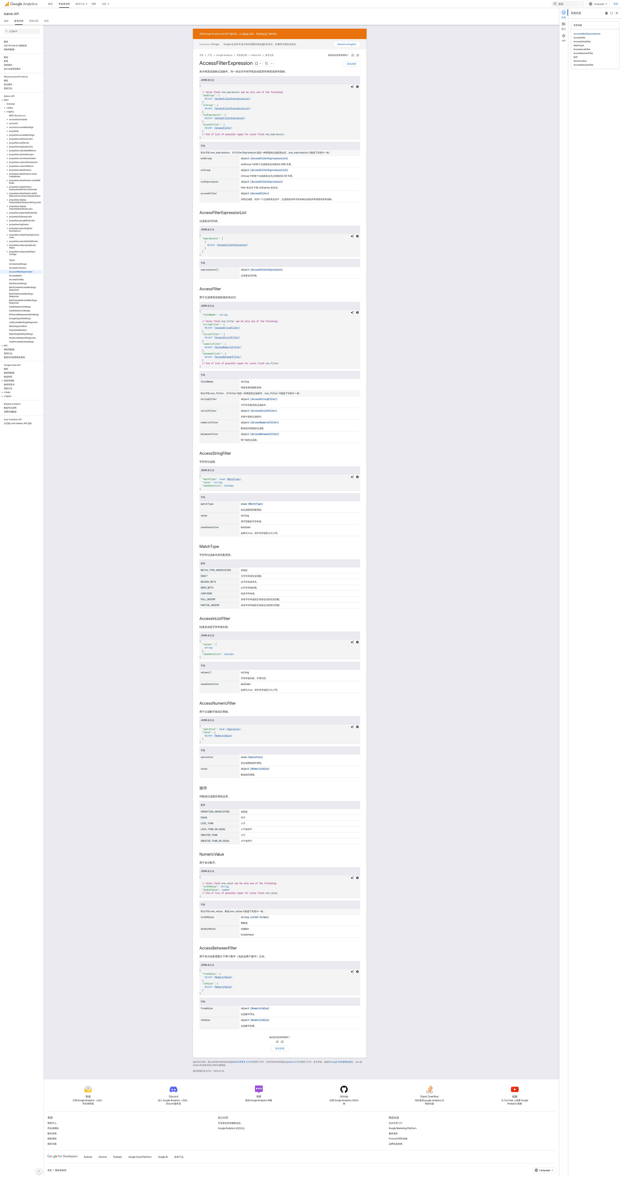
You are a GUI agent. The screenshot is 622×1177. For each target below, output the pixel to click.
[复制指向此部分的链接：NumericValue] (227, 855)
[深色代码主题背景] (357, 86)
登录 (616, 4)
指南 (6, 20)
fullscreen (612, 13)
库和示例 (33, 20)
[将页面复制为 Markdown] (267, 63)
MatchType (234, 479)
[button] (21, 100)
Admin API (11, 14)
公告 (265, 34)
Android (88, 1157)
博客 (94, 3)
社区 (104, 3)
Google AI (163, 1157)
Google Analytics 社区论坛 (231, 1128)
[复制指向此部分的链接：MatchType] (222, 547)
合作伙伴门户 (395, 1123)
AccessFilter (223, 127)
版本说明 (52, 1133)
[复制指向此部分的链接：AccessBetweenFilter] (240, 948)
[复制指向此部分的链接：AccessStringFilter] (234, 454)
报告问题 (52, 1143)
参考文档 (18, 20)
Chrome (102, 1157)
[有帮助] (352, 55)
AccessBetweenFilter (227, 356)
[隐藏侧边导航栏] (39, 1171)
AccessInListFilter (227, 337)
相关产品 (80, 3)
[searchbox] (22, 31)
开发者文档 (64, 3)
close (617, 13)
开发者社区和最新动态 (229, 1123)
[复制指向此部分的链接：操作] (210, 788)
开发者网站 (53, 1128)
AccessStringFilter (227, 327)
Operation (233, 729)
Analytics (30, 4)
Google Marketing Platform (402, 1128)
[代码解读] (352, 86)
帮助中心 (52, 1123)
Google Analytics (224, 55)
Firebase (117, 1157)
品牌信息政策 (395, 1143)
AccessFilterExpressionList (232, 98)
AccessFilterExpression (229, 118)
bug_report (606, 13)
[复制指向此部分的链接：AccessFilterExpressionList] (249, 213)
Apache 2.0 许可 (293, 1062)
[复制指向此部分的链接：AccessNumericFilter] (239, 704)
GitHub (245, 34)
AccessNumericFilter (227, 347)
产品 (210, 55)
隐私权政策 (60, 1170)
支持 (46, 20)
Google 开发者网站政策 (342, 1062)
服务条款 (393, 1133)
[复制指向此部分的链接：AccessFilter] (224, 289)
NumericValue (223, 735)
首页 (201, 55)
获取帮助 (52, 1138)
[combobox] (568, 4)
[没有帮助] (357, 55)
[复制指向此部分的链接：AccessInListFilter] (233, 619)
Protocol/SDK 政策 (398, 1138)
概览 (50, 3)
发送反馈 (351, 63)
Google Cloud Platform (140, 1157)
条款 (49, 1170)
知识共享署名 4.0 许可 (243, 1062)
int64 (255, 917)
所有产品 (178, 1157)
